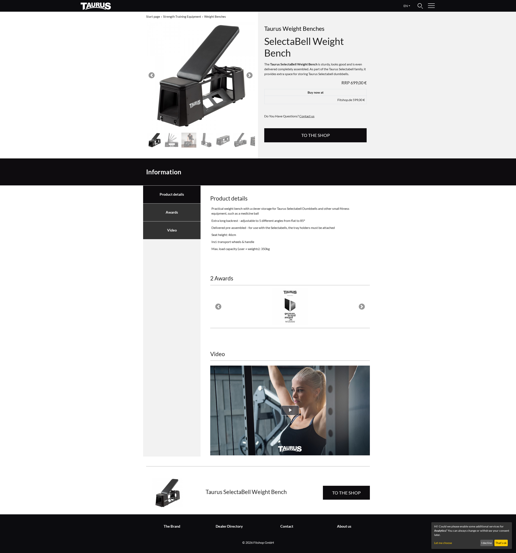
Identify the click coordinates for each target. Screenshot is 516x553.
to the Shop (315, 135)
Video (172, 230)
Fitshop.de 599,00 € (351, 100)
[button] (151, 75)
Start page (153, 16)
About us (344, 526)
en (406, 6)
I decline (486, 543)
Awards (172, 212)
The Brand (172, 526)
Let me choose (443, 543)
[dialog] (471, 535)
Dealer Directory (229, 526)
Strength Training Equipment (182, 16)
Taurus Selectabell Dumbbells (297, 208)
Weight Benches (215, 16)
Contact (286, 526)
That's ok (501, 543)
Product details (172, 194)
